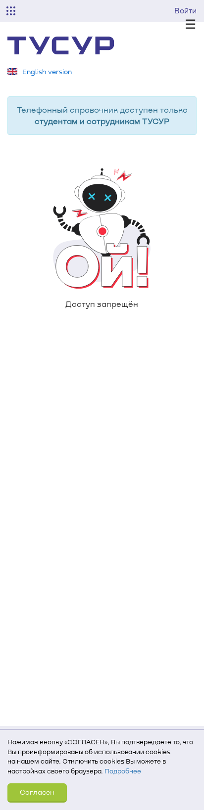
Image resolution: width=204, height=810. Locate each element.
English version (47, 71)
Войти (185, 10)
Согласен (37, 792)
